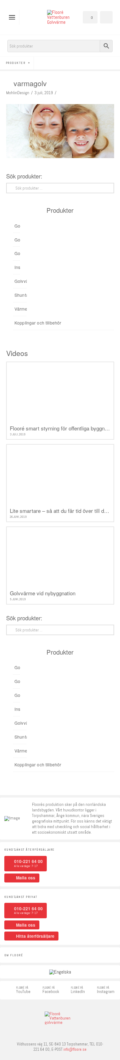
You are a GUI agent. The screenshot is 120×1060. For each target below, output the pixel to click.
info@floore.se (74, 1049)
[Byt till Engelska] (60, 971)
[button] (13, 17)
